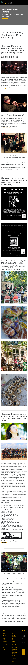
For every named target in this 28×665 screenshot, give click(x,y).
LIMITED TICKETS (6, 128)
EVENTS (5, 629)
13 (19, 573)
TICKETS (3, 88)
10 (15, 573)
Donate (5, 643)
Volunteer (5, 644)
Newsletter (5, 641)
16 (23, 573)
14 (20, 573)
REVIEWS (14, 629)
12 (18, 573)
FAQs (13, 653)
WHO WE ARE (13, 633)
